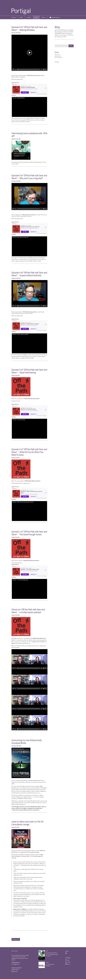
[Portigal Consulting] (21, 14)
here (28, 122)
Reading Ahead (58, 56)
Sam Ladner (14, 639)
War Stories (57, 55)
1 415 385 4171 (15, 964)
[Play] (13, 69)
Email (68, 964)
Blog (36, 17)
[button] (29, 52)
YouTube (14, 95)
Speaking (29, 17)
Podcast (44, 17)
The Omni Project (58, 58)
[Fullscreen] (45, 69)
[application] (29, 53)
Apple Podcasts (15, 83)
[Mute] (43, 69)
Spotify (13, 643)
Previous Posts (16, 939)
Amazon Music (25, 856)
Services (14, 17)
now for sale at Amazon (34, 781)
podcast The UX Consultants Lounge (30, 852)
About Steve (57, 62)
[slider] (28, 69)
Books (21, 17)
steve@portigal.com (56, 17)
